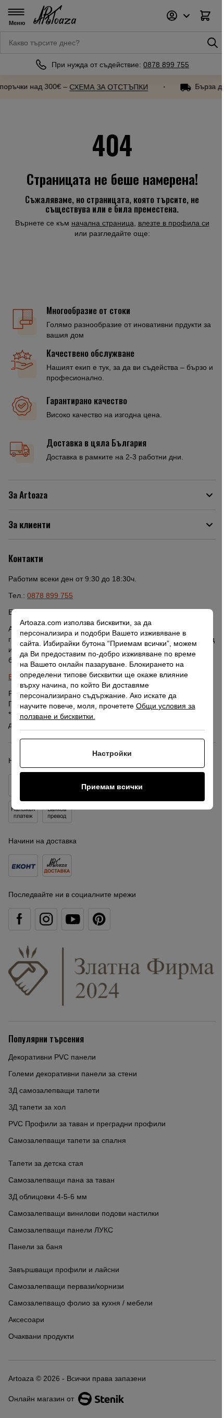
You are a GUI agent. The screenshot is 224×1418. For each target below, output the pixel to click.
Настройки (112, 753)
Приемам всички (112, 786)
